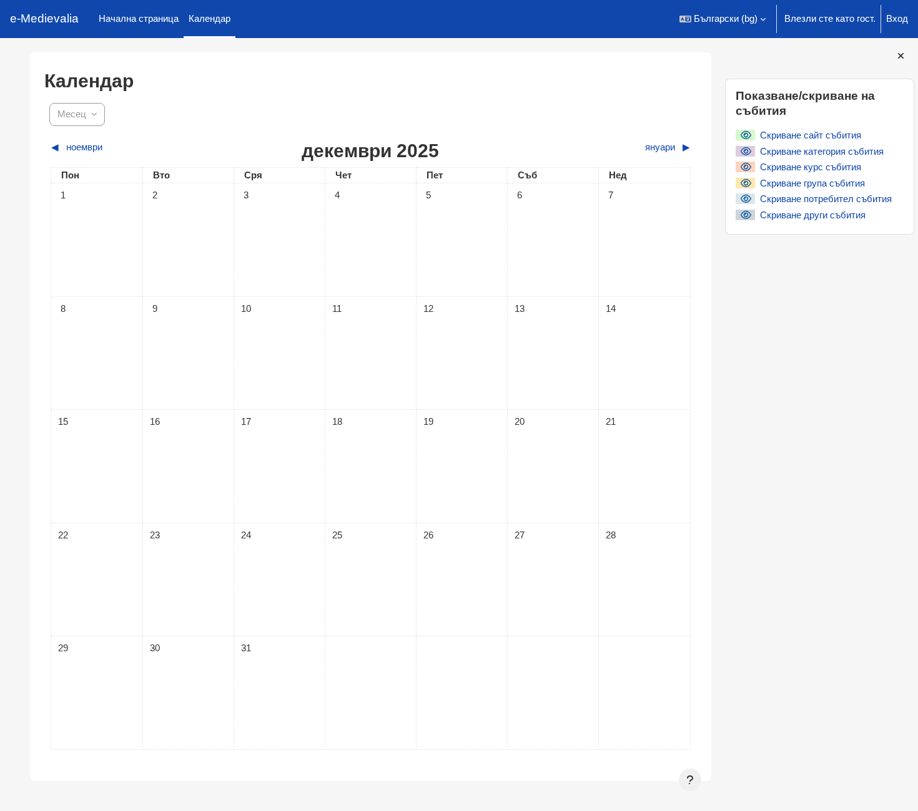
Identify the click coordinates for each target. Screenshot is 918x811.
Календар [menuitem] (209, 18)
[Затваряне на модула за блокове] (901, 56)
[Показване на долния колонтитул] (690, 780)
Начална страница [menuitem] (139, 18)
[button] (722, 19)
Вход (897, 18)
